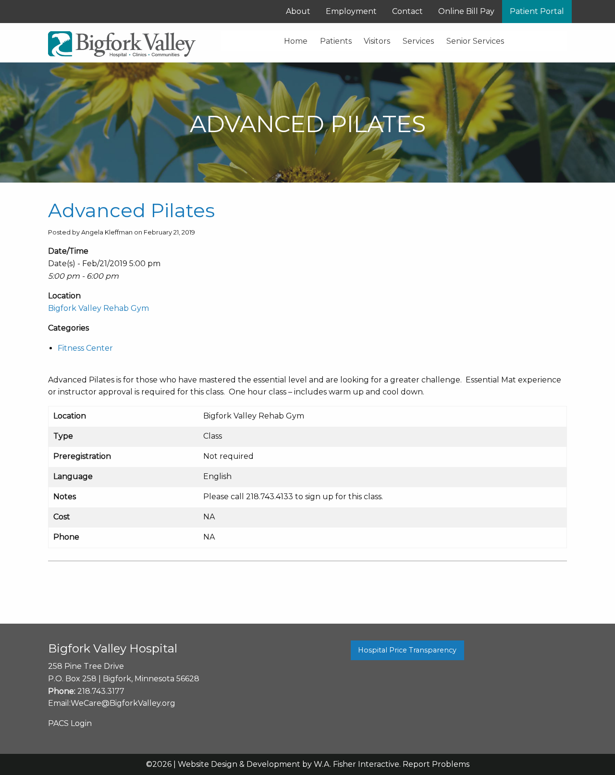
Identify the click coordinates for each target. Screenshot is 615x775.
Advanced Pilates (131, 210)
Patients (336, 41)
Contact (407, 11)
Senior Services (475, 41)
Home (296, 41)
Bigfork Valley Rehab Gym (98, 308)
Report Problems (436, 764)
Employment (351, 11)
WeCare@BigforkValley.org (123, 703)
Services (418, 41)
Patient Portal (537, 11)
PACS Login (70, 723)
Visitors (377, 41)
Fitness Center (85, 348)
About (298, 11)
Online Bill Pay (466, 11)
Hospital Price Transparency (407, 650)
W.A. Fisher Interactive (356, 764)
